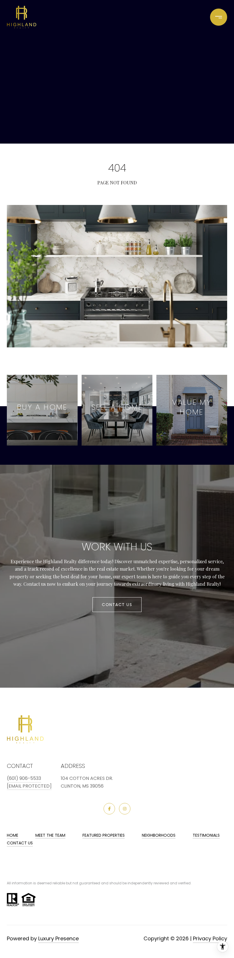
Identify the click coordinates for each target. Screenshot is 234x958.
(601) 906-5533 (24, 778)
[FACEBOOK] (109, 808)
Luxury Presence (58, 938)
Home (12, 835)
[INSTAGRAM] (124, 808)
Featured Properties (103, 835)
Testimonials (206, 835)
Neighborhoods (158, 835)
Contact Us (20, 843)
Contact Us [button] (117, 604)
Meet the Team (50, 835)
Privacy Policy (210, 938)
